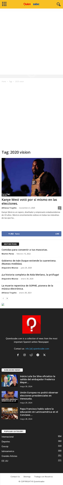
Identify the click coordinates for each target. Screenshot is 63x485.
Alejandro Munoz (10, 267)
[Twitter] (45, 355)
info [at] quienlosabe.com (37, 348)
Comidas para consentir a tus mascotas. (25, 249)
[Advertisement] (31, 43)
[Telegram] (38, 355)
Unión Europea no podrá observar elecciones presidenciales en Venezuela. (39, 395)
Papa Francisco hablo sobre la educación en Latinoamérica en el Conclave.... (39, 411)
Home (4, 81)
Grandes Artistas (9, 456)
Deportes (6, 441)
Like (57, 234)
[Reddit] (32, 355)
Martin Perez (8, 253)
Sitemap (27, 476)
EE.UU (4, 195)
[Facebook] (18, 355)
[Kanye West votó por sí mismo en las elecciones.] (31, 177)
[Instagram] (25, 355)
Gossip (5, 446)
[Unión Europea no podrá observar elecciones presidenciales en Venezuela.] (10, 397)
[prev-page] (3, 298)
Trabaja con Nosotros (43, 476)
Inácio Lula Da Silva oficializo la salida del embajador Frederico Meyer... (37, 379)
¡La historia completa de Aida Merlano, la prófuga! (30, 274)
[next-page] (7, 298)
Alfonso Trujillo (9, 208)
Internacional (8, 437)
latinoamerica (8, 451)
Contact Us (15, 476)
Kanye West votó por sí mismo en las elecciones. (29, 202)
